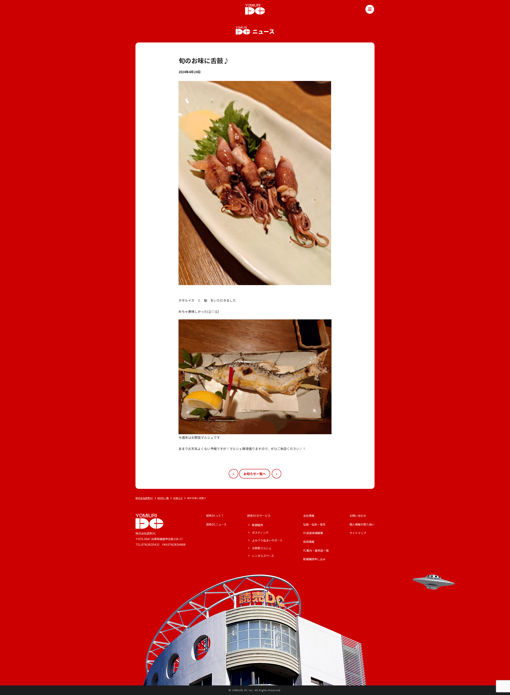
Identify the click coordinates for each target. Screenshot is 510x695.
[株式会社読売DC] (255, 9)
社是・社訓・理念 (314, 524)
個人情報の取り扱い (362, 524)
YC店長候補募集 (313, 533)
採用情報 (308, 542)
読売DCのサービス (259, 516)
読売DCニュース (216, 524)
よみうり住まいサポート (267, 540)
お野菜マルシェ (262, 548)
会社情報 (308, 516)
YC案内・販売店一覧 (316, 550)
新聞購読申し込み (314, 559)
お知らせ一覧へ (254, 473)
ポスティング (260, 533)
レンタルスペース (263, 556)
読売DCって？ (215, 516)
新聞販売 (257, 525)
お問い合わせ (357, 516)
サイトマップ (357, 533)
